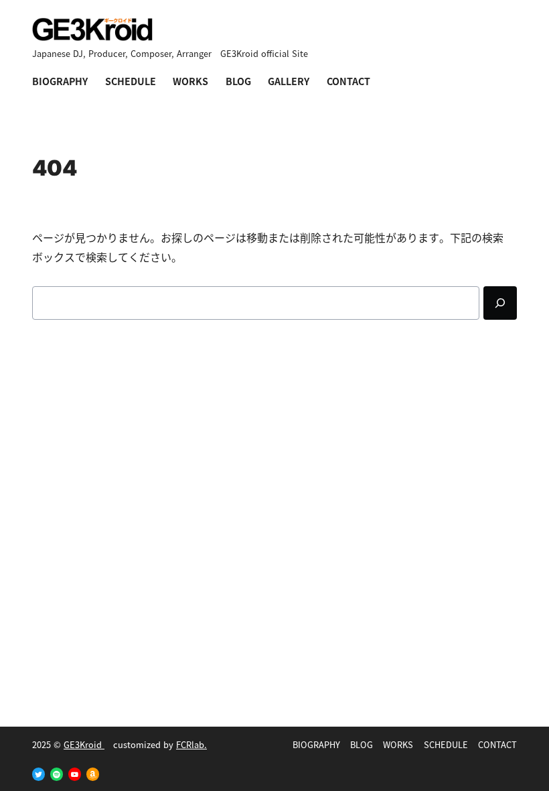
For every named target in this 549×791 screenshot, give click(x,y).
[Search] (500, 303)
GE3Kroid (84, 744)
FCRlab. (191, 744)
